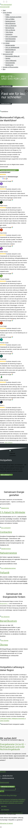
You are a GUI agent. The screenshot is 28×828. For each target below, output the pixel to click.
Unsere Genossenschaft (8, 170)
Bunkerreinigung (10, 21)
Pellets (7, 14)
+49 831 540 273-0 (6, 775)
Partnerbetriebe (10, 62)
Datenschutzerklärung (17, 813)
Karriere (7, 58)
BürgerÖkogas (9, 28)
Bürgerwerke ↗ (4, 603)
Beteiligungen (9, 65)
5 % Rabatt (6, 43)
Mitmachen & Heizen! (7, 786)
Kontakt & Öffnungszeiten (10, 67)
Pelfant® (4, 572)
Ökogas (4, 644)
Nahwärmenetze (10, 41)
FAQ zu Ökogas (10, 30)
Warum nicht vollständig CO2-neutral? (11, 803)
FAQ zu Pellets (9, 19)
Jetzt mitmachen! (6, 86)
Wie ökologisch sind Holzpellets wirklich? (12, 801)
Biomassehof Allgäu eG (12, 56)
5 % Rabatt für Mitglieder (12, 512)
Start (4, 10)
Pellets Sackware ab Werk (13, 17)
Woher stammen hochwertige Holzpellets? (12, 799)
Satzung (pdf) (9, 52)
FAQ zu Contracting (11, 36)
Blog (4, 69)
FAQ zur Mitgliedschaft (12, 47)
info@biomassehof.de (7, 778)
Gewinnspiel (4, 782)
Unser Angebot (7, 12)
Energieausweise (10, 38)
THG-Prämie (9, 32)
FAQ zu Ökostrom (10, 25)
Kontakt (3, 772)
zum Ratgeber (5, 809)
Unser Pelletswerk (10, 60)
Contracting (8, 34)
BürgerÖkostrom (10, 23)
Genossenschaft (8, 54)
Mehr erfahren (8, 442)
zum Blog (4, 806)
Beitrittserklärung (10, 49)
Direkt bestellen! (6, 103)
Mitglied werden (10, 45)
